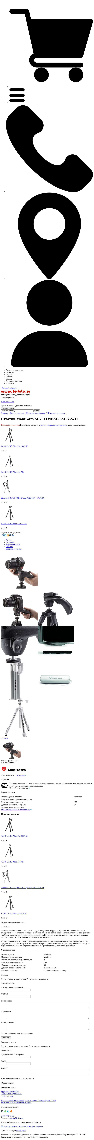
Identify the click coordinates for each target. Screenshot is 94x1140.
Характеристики (13, 544)
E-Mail (4, 994)
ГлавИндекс (21, 1131)
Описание (10, 542)
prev (2, 738)
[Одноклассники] (8, 535)
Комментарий (7, 1022)
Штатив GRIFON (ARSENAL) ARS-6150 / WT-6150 (22, 498)
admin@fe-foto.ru (16, 1118)
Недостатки (6, 1012)
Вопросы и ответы (13, 549)
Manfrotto (21, 775)
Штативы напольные (56, 413)
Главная (4, 413)
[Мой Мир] (10, 535)
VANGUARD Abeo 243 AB (12, 472)
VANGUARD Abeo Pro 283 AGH (14, 446)
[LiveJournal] (13, 535)
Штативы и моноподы (35, 413)
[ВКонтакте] (2, 535)
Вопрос (4, 1068)
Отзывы (9, 547)
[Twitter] (5, 535)
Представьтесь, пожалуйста (13, 987)
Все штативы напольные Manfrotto (15, 809)
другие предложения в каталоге (54, 425)
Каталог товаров (17, 413)
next (6, 738)
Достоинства (6, 1001)
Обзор (8, 540)
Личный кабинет (9, 388)
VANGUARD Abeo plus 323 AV (14, 524)
